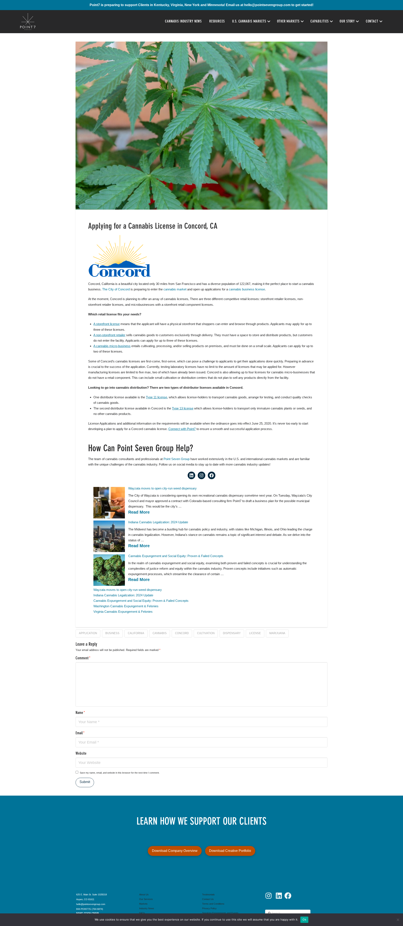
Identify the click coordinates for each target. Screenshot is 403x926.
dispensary (232, 633)
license (255, 633)
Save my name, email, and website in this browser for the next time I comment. (120, 772)
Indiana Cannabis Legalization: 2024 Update (158, 522)
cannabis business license (247, 289)
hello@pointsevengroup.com (267, 5)
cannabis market (175, 289)
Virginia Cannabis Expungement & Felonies (123, 611)
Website (81, 754)
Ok (304, 919)
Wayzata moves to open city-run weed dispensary (162, 488)
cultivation (206, 633)
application (88, 633)
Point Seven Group (177, 459)
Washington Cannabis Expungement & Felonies (125, 606)
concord (182, 633)
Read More (139, 512)
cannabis (160, 633)
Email (80, 733)
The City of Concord (116, 289)
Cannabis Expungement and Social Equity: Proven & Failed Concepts (175, 556)
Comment (83, 658)
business (112, 633)
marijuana (277, 633)
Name (80, 713)
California (136, 633)
